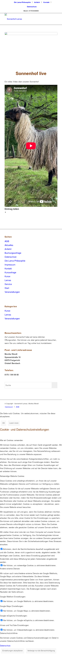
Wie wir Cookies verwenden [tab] (11, 440)
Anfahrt (37, 2)
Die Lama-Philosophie (22, 2)
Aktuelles (9, 245)
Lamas (8, 280)
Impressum (10, 264)
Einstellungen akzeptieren (12, 650)
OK (3, 423)
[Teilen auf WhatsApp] (8, 212)
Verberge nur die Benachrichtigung (41, 650)
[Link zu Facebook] (55, 403)
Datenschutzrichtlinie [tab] (8, 633)
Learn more (13, 423)
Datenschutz (32, 6)
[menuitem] (22, 2)
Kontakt (46, 2)
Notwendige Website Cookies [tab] (12, 476)
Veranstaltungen (12, 291)
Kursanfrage (10, 272)
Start (7, 287)
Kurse (7, 276)
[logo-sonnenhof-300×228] (26, 19)
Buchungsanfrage (13, 252)
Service (8, 284)
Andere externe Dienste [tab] (10, 568)
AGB (7, 241)
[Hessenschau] (31, 49)
